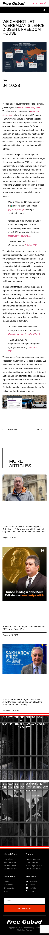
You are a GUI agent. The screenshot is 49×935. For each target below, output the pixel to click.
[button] (11, 9)
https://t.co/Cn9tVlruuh (30, 334)
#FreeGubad (13, 334)
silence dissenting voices (30, 107)
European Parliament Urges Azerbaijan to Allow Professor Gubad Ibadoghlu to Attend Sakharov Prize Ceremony (22, 702)
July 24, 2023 (31, 245)
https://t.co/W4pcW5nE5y (19, 236)
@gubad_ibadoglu (16, 209)
